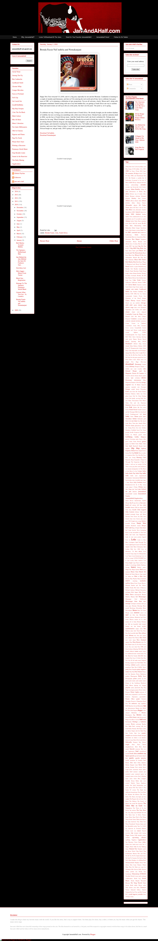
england (128, 385)
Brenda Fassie (49, 233)
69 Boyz (127, 175)
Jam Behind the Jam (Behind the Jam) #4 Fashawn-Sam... (21, 261)
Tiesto (134, 819)
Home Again (138, 450)
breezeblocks (142, 269)
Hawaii (141, 446)
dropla (144, 364)
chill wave (133, 305)
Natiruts (127, 631)
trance (139, 831)
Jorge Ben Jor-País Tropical (140, 148)
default (127, 346)
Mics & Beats (16, 120)
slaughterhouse (129, 746)
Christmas (143, 307)
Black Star (131, 255)
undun (144, 835)
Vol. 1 (144, 844)
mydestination (130, 628)
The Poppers (133, 799)
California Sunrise (137, 282)
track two (133, 831)
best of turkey (134, 243)
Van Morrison (129, 842)
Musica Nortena (141, 621)
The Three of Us (138, 808)
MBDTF (127, 581)
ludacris (140, 560)
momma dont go (141, 603)
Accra (127, 185)
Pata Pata (132, 671)
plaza (132, 687)
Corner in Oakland (139, 323)
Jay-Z (131, 503)
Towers (127, 831)
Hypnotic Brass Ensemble (132, 459)
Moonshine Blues (141, 608)
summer (135, 771)
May (18, 227)
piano (135, 678)
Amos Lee (143, 212)
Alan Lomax (142, 198)
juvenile (127, 523)
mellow (127, 583)
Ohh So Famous (17, 131)
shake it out (137, 737)
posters (137, 690)
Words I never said (136, 876)
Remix (144, 713)
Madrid (133, 567)
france (127, 409)
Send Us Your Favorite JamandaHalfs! (79, 37)
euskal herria (135, 389)
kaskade (127, 525)
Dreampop (138, 364)
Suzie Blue (137, 778)
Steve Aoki (142, 765)
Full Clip (15, 97)
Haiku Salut (142, 443)
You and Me (138, 892)
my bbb (127, 624)
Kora (138, 530)
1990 (127, 171)
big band (135, 246)
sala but (138, 731)
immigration (135, 469)
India (144, 471)
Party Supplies (133, 669)
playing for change (140, 685)
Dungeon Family (139, 366)
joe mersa (140, 507)
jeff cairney (133, 505)
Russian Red (135, 728)
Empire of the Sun (136, 382)
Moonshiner (128, 610)
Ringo (127, 719)
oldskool (132, 651)
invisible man (139, 480)
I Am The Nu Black (18, 112)
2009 (16, 310)
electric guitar (142, 375)
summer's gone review (131, 776)
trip (132, 833)
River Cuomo (135, 719)
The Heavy (132, 796)
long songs (134, 553)
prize (129, 694)
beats (136, 235)
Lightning (131, 544)
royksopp (138, 724)
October (19, 214)
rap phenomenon (130, 708)
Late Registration (141, 534)
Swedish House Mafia (132, 781)
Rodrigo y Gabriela (139, 722)
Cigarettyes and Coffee (132, 309)
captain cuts (142, 287)
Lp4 (128, 560)
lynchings (133, 565)
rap (144, 706)
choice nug (142, 305)
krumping (143, 530)
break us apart (134, 266)
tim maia (127, 821)
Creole (144, 327)
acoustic (143, 185)
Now (139, 646)
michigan (127, 592)
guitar (144, 441)
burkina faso (142, 278)
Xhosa (140, 885)
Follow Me (136, 407)
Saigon (133, 731)
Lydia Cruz (143, 562)
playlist (127, 687)
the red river (140, 799)
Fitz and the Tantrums (138, 403)
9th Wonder (132, 178)
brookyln (133, 275)
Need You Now (141, 631)
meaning (135, 581)
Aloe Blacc (129, 210)
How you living (130, 457)
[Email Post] (55, 230)
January (19, 240)
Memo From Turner (136, 583)
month (127, 608)
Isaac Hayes (130, 482)
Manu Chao (134, 572)
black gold (135, 250)
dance (134, 337)
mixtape (128, 603)
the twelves (133, 810)
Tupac (127, 835)
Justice (144, 521)
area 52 (134, 219)
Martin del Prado (130, 574)
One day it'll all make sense (133, 660)
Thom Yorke (128, 819)
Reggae (140, 710)
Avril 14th (132, 223)
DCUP (144, 341)
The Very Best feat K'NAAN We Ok (135, 812)
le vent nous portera (135, 537)
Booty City (139, 264)
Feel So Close (137, 396)
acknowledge (134, 185)
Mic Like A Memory (140, 587)
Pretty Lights (135, 692)
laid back (132, 534)
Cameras (139, 284)
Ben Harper (136, 239)
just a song (138, 521)
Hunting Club (141, 457)
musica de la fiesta (130, 621)
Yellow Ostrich (141, 889)
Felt (130, 398)
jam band (135, 489)
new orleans (128, 637)
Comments (132, 88)
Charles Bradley (141, 300)
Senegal (144, 735)
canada (144, 284)
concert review (135, 321)
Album (127, 201)
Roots (133, 724)
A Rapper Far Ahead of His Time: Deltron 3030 (139, 139)
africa (127, 194)
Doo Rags (134, 362)
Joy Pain (140, 516)
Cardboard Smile (17, 83)
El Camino (140, 373)
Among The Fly (17, 75)
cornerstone (128, 325)
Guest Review (137, 441)
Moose (135, 610)
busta (126, 280)
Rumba (144, 724)
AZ (136, 223)
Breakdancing (142, 266)
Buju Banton (128, 278)
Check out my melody (132, 303)
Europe (127, 389)
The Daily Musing (18, 160)
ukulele (140, 835)
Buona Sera (136, 278)
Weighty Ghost (139, 862)
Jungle (133, 521)
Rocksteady (128, 721)
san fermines (134, 735)
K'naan (133, 523)
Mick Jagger (134, 592)
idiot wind (137, 466)
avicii (126, 223)
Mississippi (142, 597)
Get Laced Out (17, 101)
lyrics (139, 565)
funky (127, 416)
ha (130, 443)
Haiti (126, 446)
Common (134, 319)
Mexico (144, 583)
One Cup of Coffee (135, 658)
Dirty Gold (128, 350)
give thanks (139, 423)
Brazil (127, 266)
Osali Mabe (140, 662)
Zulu (132, 896)
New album (142, 633)
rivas (130, 719)
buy (130, 280)
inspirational (142, 475)
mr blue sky (134, 615)
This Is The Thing (141, 817)
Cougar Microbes (17, 90)
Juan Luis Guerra (135, 518)
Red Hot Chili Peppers (131, 710)
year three (136, 887)
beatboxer (143, 232)
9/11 (126, 178)
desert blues (142, 348)
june (145, 518)
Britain (135, 273)
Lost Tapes (128, 556)
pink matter (132, 680)
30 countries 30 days (132, 173)
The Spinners (139, 803)
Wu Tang (134, 883)
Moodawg (132, 608)
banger (138, 228)
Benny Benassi (137, 241)
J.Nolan (140, 487)
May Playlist (133, 578)
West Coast (133, 865)
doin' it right (139, 353)
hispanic (128, 450)
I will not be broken (136, 464)
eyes (131, 391)
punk (138, 699)
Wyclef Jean (142, 883)
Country (143, 325)
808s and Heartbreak (137, 175)
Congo (127, 323)
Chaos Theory (130, 300)
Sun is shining (142, 776)
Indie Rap (139, 473)
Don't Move (128, 359)
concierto (143, 321)
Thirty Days (132, 817)
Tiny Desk (140, 821)
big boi (140, 246)
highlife (127, 448)
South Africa (63, 233)
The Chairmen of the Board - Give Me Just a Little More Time (140, 106)
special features (139, 756)
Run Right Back (130, 726)
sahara (129, 731)
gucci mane (128, 441)
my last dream (136, 626)
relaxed (127, 712)
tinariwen (133, 821)
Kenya (144, 525)
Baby (131, 225)
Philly (140, 676)
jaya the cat (137, 503)
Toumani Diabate (141, 828)
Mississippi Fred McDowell (135, 599)
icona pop (132, 466)
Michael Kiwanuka (140, 590)
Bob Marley (129, 262)
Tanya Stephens (141, 783)
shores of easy (129, 740)
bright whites (129, 273)
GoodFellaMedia (17, 105)
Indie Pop (132, 473)
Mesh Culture (16, 116)
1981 (144, 169)
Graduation (143, 432)
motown (136, 613)
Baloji (133, 228)
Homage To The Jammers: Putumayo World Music (21, 286)
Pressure (127, 692)
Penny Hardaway (141, 674)
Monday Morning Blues (139, 606)
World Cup (137, 878)
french (127, 414)
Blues (136, 259)
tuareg (144, 833)
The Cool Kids (142, 792)
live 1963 (137, 549)
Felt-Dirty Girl (21, 268)
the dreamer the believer (132, 794)
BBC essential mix (134, 232)
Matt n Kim (138, 576)
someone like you (140, 749)
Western (139, 865)
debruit (135, 343)
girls (145, 418)
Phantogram (134, 676)
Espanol (144, 384)
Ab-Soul (143, 182)
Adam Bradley (135, 189)
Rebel (144, 708)
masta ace (130, 576)
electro (143, 378)
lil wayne (136, 544)
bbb (126, 232)
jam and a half (19, 181)
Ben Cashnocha (17, 79)
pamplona (128, 667)
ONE (141, 656)
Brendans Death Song (140, 271)
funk (144, 414)
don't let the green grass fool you (137, 357)
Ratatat (137, 708)
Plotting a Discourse (18, 145)
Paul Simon (138, 672)
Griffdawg (128, 437)
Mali (141, 569)
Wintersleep (135, 874)
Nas (145, 628)
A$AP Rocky (132, 182)
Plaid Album (129, 685)
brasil (144, 264)
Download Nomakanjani (48, 135)
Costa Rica (136, 325)
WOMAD (143, 874)
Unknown (17, 177)
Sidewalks (128, 742)
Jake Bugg (128, 489)
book (134, 264)
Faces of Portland (18, 94)
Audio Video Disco (136, 221)
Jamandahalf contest (131, 493)
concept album (142, 318)
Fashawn (133, 393)
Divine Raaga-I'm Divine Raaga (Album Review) (140, 117)
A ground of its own (138, 180)
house (136, 453)
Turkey (132, 835)
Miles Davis (129, 594)
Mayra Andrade (141, 578)
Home (15, 37)
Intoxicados (128, 480)
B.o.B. (144, 223)
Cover (127, 327)
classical (144, 312)
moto (131, 612)
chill (126, 305)
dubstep (131, 366)
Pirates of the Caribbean (132, 683)
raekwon (134, 703)
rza (126, 731)
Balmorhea (128, 228)
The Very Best (141, 810)
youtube (140, 894)
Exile (127, 391)
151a (141, 169)
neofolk (133, 633)
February (20, 237)
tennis (130, 787)
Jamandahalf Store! (102, 37)
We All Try (128, 855)
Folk (130, 407)
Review (139, 715)
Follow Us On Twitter (121, 37)
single (127, 744)
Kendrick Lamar (136, 525)
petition (127, 676)
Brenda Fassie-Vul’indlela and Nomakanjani (60, 49)
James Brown (129, 500)
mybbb (144, 626)
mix (144, 601)
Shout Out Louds (138, 740)
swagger (143, 778)
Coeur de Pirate (138, 314)
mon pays (128, 606)
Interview (143, 478)
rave (141, 708)
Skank (144, 744)
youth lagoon (133, 894)
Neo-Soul (128, 633)
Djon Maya (133, 353)
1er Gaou (132, 171)
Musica (131, 619)
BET (130, 246)
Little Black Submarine (136, 546)
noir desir (134, 646)
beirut (141, 237)
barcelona (143, 228)
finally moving (136, 398)
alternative (138, 209)
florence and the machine (139, 405)
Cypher (144, 334)
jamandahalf (142, 491)
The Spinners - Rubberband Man (21, 252)
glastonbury (138, 425)
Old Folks (141, 649)
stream (140, 767)
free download (142, 412)
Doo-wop (143, 362)
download (129, 364)
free (136, 412)
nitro (142, 642)
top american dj (130, 828)
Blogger (92, 934)
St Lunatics (139, 760)
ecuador (140, 369)
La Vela (141, 532)
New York (143, 637)
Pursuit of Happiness (137, 701)
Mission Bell (134, 596)
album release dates (135, 200)
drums (127, 366)
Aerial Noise (16, 72)
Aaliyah (139, 182)
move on (143, 612)
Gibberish (140, 418)
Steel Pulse (137, 762)
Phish (144, 676)
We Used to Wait (141, 858)
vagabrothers (142, 840)
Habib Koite (135, 443)
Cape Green (136, 287)
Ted (131, 785)
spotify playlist (140, 758)
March (19, 234)
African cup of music (136, 194)
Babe (126, 225)
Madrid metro (141, 567)
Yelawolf (133, 889)
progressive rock (136, 694)
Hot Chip (131, 453)
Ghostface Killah (131, 419)
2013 (16, 195)
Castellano (140, 291)
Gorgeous (136, 432)
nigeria (127, 642)
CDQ (135, 293)
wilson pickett (129, 871)
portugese (132, 690)
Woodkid (127, 876)
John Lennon (129, 512)
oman (136, 651)
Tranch (144, 831)
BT (145, 275)
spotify (131, 758)
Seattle (139, 735)
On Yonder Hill (135, 656)
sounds (127, 753)
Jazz (141, 503)
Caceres (144, 280)
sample (143, 733)
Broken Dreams (141, 273)
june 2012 (128, 521)
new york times (130, 640)
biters (130, 250)
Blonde (135, 257)
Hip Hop (135, 448)
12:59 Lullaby (136, 169)
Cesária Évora (137, 296)
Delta (131, 346)
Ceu (145, 296)
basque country (136, 230)
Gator (131, 416)
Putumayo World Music (20, 149)
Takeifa (133, 783)
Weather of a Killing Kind (139, 860)
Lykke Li (128, 565)
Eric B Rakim (136, 384)
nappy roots (139, 628)
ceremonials (128, 296)
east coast (133, 369)
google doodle (129, 432)
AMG (133, 212)
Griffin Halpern (140, 437)
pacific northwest (141, 665)
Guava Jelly (142, 439)
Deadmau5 (128, 343)
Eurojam (143, 387)
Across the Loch (137, 187)
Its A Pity (139, 484)
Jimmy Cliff (134, 507)
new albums (129, 635)
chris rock (137, 307)
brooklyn (127, 275)
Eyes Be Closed (137, 391)
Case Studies (133, 291)
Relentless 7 (135, 712)
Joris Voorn (134, 516)
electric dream (134, 375)
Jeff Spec (140, 505)
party (127, 669)
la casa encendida (133, 532)
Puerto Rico (130, 699)
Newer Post (44, 241)
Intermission (128, 478)
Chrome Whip (16, 86)
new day (136, 635)
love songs (130, 558)
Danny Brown (137, 339)
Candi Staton (128, 287)
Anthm (144, 214)
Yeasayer (143, 887)
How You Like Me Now (139, 455)
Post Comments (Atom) (83, 247)
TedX (134, 785)
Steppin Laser (134, 765)
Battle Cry (143, 230)
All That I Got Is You (139, 207)
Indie (127, 473)
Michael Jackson (130, 590)
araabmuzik (136, 216)
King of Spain (135, 527)
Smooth (132, 749)
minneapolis (138, 594)
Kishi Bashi (143, 527)
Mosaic (127, 612)
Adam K (143, 189)
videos (127, 844)
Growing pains (134, 439)
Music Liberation (17, 123)
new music (143, 635)
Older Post (114, 241)
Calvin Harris (132, 285)
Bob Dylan (142, 259)
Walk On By (137, 846)
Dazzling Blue (135, 341)
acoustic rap (128, 187)
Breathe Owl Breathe (131, 269)
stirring (127, 767)
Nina (131, 642)
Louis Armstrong (136, 556)
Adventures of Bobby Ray (137, 191)
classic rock (136, 312)
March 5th (142, 572)
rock (144, 719)
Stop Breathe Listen (18, 153)
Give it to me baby (131, 421)
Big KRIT (133, 248)
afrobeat (138, 196)
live (132, 549)
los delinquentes (141, 553)
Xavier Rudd (129, 885)
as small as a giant (141, 219)
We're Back (128, 860)
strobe (127, 771)
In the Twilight (137, 471)
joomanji (132, 514)
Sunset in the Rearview (19, 156)
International (136, 478)
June (18, 224)
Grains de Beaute (131, 434)
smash (127, 749)
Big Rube (140, 248)
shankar (144, 737)
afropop (127, 198)
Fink (142, 398)
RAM (126, 706)
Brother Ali (140, 275)
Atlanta (127, 221)
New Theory (135, 637)
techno (127, 785)
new (137, 633)
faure (130, 396)
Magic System (135, 569)
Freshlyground (134, 414)
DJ (141, 350)
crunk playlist (142, 330)
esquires (127, 387)
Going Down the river (134, 427)
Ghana (136, 416)
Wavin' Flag (135, 851)
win (136, 871)
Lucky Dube (134, 560)
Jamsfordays (138, 500)
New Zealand (141, 640)
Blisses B (138, 255)
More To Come (141, 610)
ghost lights (142, 416)
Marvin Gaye (139, 574)
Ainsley (133, 198)
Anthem (138, 214)
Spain (127, 756)
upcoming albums (139, 837)
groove (127, 439)
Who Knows (134, 869)
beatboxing (128, 234)
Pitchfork (143, 683)
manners (127, 572)
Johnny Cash (139, 512)
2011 (16, 201)
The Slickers (133, 801)
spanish (131, 756)
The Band (140, 790)
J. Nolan (135, 487)
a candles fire (140, 178)
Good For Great (141, 430)
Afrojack (143, 196)
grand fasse (142, 434)
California (128, 282)
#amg (129, 169)
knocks (134, 530)
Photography (128, 678)
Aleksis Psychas (19, 173)
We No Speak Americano (139, 855)
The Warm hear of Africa (133, 815)
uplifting (127, 840)
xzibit (144, 885)
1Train (137, 171)
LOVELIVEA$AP (138, 558)
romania (127, 724)
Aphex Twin (128, 216)
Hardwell (135, 446)
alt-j (134, 209)
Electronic (128, 380)
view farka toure (134, 844)
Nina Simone (137, 642)
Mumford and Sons (140, 617)
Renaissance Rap (130, 715)
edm (144, 369)
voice (140, 844)
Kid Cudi (128, 528)
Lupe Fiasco (136, 562)
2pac (144, 171)
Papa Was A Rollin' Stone (139, 667)
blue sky (143, 257)
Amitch (137, 212)
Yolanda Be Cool (130, 892)
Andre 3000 (129, 214)
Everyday (143, 389)
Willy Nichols (142, 869)
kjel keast (128, 530)
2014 (16, 191)
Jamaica (135, 491)
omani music (140, 653)
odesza (131, 649)
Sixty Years (136, 744)
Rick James (133, 717)
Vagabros (134, 840)
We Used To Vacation (131, 858)
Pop (142, 687)
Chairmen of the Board (133, 298)
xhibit (135, 885)
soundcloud (143, 751)
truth (140, 833)
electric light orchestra (132, 378)
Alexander (128, 205)
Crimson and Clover (131, 330)
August (19, 220)
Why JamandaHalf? (27, 37)
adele (126, 191)
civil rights (143, 309)
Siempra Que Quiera (139, 742)
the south (132, 803)
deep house (142, 343)
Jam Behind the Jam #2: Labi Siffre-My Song (140, 127)
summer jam (142, 771)
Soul (136, 751)
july (142, 518)
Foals (126, 407)
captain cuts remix (131, 289)
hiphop (143, 448)
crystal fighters (131, 332)
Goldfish (133, 430)
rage (139, 703)
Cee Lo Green (141, 293)
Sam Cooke (129, 733)
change (144, 298)
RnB (141, 719)
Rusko (130, 728)
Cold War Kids (136, 316)
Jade (145, 487)
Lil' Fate (142, 544)
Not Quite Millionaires (19, 127)
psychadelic (143, 696)
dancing (138, 337)
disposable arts (136, 350)
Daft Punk (128, 337)
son (126, 751)
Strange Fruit (134, 767)
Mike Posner (142, 592)
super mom (128, 778)
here (145, 446)
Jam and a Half (128, 48)
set (132, 737)
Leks (56, 233)
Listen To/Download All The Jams (50, 37)
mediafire (143, 581)
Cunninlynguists (129, 334)
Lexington (132, 542)
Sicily (144, 740)
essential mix (135, 387)
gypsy (127, 443)
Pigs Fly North (17, 138)
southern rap (142, 753)
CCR (131, 293)
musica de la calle (140, 619)
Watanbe (140, 849)
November (20, 211)
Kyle (126, 532)
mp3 (126, 615)
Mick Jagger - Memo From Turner (21, 273)
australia (143, 221)
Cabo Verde (137, 280)
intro (133, 480)
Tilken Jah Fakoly (141, 819)
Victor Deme (137, 842)
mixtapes (133, 603)
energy (144, 382)
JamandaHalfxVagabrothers (134, 498)
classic (127, 312)
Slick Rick (138, 746)
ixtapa (130, 487)
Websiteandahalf (129, 862)
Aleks (133, 203)
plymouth (137, 687)
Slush (144, 746)
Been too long (135, 237)
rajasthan (143, 703)
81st (145, 175)
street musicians (133, 769)
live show (138, 551)
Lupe (130, 563)
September (20, 217)
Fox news (143, 407)
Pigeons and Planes (18, 134)
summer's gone (129, 774)
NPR (142, 646)
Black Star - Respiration (20, 279)
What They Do (129, 867)
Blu (139, 257)
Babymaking (137, 225)
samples (127, 735)
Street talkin (142, 769)
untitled (127, 837)
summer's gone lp (140, 774)
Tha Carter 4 (139, 787)
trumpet (136, 833)
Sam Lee (137, 733)
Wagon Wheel (129, 846)
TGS (134, 787)
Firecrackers (135, 400)
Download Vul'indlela (47, 133)
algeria (135, 205)
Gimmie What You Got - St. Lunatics (21, 294)
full (141, 414)
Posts (130, 84)
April (19, 230)
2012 (16, 198)
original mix (133, 662)
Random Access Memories (136, 706)
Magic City (128, 569)
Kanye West (141, 523)
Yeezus (127, 889)
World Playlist (135, 880)
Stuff (131, 771)
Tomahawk (132, 824)
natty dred (133, 631)
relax (144, 710)
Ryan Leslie (142, 728)
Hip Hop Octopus (18, 108)
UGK (136, 835)
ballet (144, 225)
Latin (126, 537)
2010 (16, 204)
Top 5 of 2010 (142, 826)
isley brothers (138, 482)
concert (127, 321)
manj (144, 569)
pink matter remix (141, 680)
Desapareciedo (135, 348)
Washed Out (133, 849)
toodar (135, 826)
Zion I (129, 896)
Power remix (142, 690)
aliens (131, 207)
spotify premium (130, 760)
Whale (144, 865)
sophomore (131, 751)
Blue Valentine (129, 259)
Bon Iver (136, 262)
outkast (133, 665)
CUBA (144, 332)
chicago (143, 303)
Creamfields (138, 327)
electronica (137, 380)
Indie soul (133, 475)
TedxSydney (140, 785)
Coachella (128, 314)
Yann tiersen (129, 887)
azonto (139, 223)
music (127, 619)
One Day (143, 658)
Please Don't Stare (18, 142)
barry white (128, 230)
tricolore (127, 833)
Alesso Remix (141, 203)
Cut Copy (138, 334)
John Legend (141, 510)
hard (130, 446)
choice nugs (129, 307)
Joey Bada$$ (132, 509)
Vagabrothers (16, 164)
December (20, 207)
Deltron (135, 346)
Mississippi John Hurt (133, 601)
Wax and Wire (142, 853)
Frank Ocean (133, 409)
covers (131, 327)
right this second (141, 717)
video (144, 842)
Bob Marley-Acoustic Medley (20, 245)
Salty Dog (143, 731)
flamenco (128, 405)
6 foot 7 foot (142, 173)
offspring (135, 649)
